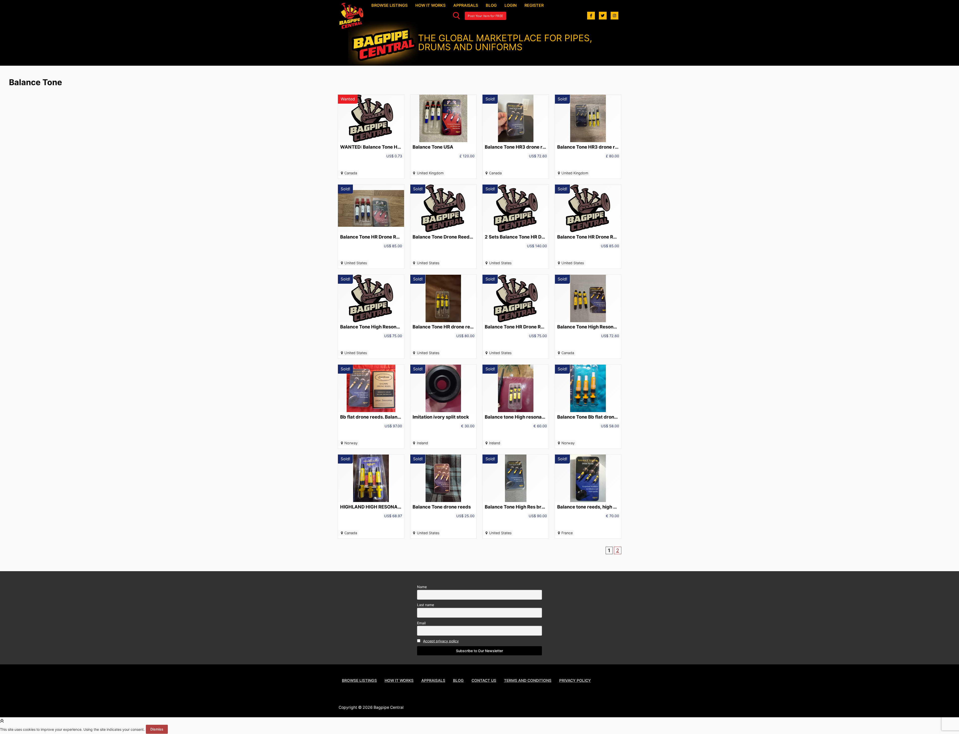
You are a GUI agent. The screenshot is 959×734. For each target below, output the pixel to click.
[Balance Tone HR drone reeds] (443, 317)
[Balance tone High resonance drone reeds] (515, 407)
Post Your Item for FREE (485, 16)
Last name (425, 605)
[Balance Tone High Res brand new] (515, 496)
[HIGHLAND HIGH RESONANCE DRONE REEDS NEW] (371, 496)
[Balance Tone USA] (443, 137)
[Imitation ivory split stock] (443, 407)
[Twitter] (603, 15)
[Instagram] (614, 15)
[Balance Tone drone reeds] (443, 496)
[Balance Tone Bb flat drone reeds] (588, 407)
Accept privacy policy (441, 641)
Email (421, 623)
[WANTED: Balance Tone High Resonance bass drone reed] (371, 137)
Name (422, 587)
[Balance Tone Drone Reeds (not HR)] (443, 226)
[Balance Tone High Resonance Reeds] (588, 317)
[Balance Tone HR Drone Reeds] (371, 226)
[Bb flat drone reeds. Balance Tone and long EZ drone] (371, 407)
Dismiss (156, 729)
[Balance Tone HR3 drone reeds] (515, 137)
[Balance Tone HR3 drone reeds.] (588, 137)
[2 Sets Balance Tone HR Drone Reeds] (515, 226)
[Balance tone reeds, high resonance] (588, 496)
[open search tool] (456, 15)
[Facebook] (591, 15)
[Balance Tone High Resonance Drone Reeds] (371, 317)
